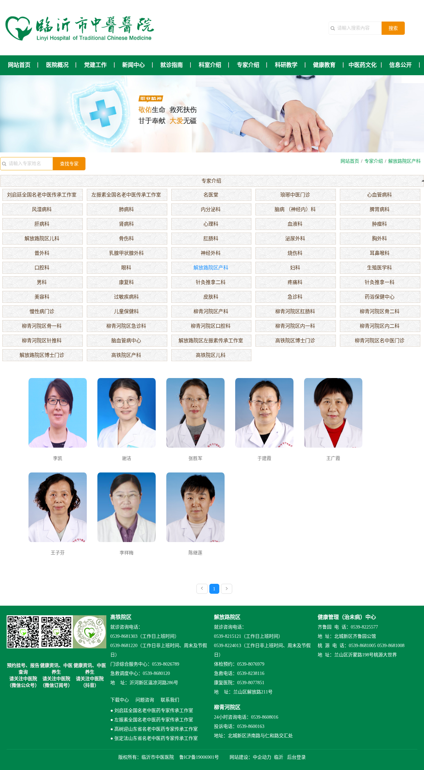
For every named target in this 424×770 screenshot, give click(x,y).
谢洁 (126, 458)
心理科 (210, 224)
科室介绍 (210, 65)
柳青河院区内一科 (295, 326)
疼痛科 (295, 282)
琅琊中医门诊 (295, 194)
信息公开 (400, 65)
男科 (42, 282)
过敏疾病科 (126, 297)
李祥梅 (126, 552)
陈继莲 (195, 552)
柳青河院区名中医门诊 (379, 340)
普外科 (41, 253)
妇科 (295, 267)
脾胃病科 (380, 209)
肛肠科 (210, 238)
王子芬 (58, 552)
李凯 (57, 458)
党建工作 (95, 65)
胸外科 (379, 238)
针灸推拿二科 (211, 282)
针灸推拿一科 (380, 282)
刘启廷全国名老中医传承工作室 (42, 194)
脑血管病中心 (126, 340)
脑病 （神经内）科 (295, 209)
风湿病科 (42, 209)
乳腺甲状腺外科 (126, 253)
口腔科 (41, 267)
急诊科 (295, 297)
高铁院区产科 (126, 355)
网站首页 (19, 65)
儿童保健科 (126, 311)
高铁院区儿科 (211, 355)
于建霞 (264, 458)
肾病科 (126, 224)
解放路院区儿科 (42, 238)
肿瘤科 (379, 224)
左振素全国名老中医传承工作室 (126, 194)
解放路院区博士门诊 (42, 355)
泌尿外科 (295, 238)
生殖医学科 (379, 267)
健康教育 (324, 65)
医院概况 (57, 65)
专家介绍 (248, 65)
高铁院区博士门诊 (295, 340)
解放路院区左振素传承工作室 (211, 340)
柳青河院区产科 (210, 311)
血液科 (295, 224)
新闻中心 (133, 65)
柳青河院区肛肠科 (295, 311)
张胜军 (195, 458)
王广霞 (333, 458)
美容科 (41, 297)
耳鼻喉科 (380, 253)
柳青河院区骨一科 (42, 326)
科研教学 (286, 65)
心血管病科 (379, 194)
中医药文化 (362, 65)
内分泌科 (211, 209)
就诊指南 (171, 65)
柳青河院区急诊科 (126, 326)
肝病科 (41, 224)
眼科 (126, 267)
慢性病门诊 (41, 311)
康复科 (126, 282)
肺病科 (126, 209)
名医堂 (210, 194)
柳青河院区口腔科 (211, 326)
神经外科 (211, 253)
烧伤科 (295, 253)
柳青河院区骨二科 (379, 311)
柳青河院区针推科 (42, 340)
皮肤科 (210, 297)
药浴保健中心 (380, 297)
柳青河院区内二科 (379, 326)
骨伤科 (126, 238)
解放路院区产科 (210, 267)
